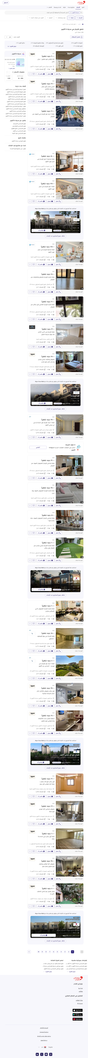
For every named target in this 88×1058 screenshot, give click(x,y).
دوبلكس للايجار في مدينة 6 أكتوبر (18, 111)
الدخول (6, 3)
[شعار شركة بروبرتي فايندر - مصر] (81, 2)
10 (38, 952)
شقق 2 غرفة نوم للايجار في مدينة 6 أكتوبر (16, 94)
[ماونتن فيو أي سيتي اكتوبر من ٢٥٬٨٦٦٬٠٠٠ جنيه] (56, 754)
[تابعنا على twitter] (41, 1054)
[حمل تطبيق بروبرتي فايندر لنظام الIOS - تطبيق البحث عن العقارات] (78, 1010)
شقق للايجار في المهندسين (19, 126)
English (51, 1047)
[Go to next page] (29, 951)
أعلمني (38, 447)
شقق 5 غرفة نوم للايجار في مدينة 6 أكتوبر (16, 116)
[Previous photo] (57, 61)
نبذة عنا (80, 988)
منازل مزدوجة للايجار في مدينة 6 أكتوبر (16, 104)
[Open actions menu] (29, 74)
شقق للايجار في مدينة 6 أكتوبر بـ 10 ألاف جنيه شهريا (74, 963)
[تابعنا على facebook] (46, 1054)
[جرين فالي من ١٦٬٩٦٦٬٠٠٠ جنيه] (56, 222)
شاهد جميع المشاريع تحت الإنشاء (55, 236)
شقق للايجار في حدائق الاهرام (18, 128)
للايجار (78, 7)
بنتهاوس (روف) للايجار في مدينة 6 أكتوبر (16, 109)
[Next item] (7, 72)
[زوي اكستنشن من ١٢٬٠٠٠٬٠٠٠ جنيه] (56, 927)
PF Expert (80, 1003)
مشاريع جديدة (71, 7)
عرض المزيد (13, 46)
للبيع (83, 7)
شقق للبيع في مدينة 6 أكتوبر (19, 141)
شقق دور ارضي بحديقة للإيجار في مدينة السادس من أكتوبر (49, 966)
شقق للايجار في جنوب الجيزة (19, 133)
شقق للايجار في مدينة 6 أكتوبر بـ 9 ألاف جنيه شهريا (74, 966)
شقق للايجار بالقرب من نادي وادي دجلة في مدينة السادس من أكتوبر (47, 963)
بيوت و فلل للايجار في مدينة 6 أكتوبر (17, 97)
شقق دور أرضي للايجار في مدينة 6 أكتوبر (53, 969)
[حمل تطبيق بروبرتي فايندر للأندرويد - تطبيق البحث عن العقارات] (78, 1014)
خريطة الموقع (44, 1040)
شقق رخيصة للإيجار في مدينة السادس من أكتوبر (75, 969)
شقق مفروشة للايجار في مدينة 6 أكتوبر (16, 92)
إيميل (49, 74)
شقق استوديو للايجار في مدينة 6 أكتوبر (16, 101)
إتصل (57, 74)
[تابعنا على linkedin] (37, 1054)
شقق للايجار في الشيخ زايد (19, 124)
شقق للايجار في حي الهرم (19, 131)
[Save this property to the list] (33, 74)
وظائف (81, 991)
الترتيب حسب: (16, 37)
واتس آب (40, 74)
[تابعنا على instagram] (50, 1054)
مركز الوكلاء (79, 1000)
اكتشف (50, 7)
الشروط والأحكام (44, 1028)
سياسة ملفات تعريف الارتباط (44, 1036)
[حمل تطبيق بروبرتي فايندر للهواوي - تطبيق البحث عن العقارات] (78, 1019)
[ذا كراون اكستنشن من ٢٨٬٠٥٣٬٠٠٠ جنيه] (56, 581)
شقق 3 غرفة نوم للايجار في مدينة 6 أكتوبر (16, 89)
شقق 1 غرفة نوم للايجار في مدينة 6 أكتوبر (16, 106)
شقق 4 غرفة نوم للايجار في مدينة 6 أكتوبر (16, 114)
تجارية (64, 7)
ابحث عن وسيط (57, 7)
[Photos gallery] (69, 61)
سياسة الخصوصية (44, 1032)
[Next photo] (81, 61)
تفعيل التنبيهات (75, 37)
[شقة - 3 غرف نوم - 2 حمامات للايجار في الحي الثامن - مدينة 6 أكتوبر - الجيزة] (55, 336)
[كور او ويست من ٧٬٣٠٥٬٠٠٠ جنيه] (56, 395)
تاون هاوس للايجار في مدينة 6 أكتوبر (17, 99)
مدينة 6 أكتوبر (75, 12)
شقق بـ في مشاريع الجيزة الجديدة (18, 149)
